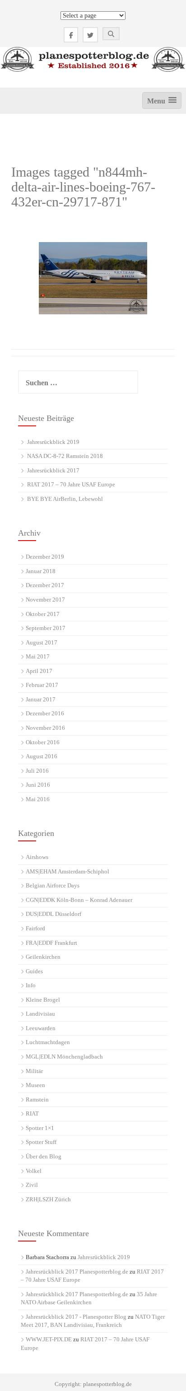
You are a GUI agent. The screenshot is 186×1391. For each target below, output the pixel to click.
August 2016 (41, 756)
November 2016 (45, 727)
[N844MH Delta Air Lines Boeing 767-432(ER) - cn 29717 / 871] (93, 278)
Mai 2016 (38, 799)
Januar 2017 (41, 699)
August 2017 (41, 642)
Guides (34, 971)
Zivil (32, 1184)
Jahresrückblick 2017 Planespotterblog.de (77, 1271)
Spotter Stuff (41, 1142)
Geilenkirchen (43, 956)
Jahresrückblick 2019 (53, 442)
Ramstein (37, 1099)
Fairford (35, 928)
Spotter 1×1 (40, 1128)
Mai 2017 (38, 656)
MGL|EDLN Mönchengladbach (64, 1056)
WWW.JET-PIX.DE (49, 1339)
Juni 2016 (38, 784)
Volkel (34, 1170)
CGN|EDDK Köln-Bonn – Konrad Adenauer (79, 899)
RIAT (32, 1113)
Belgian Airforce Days (52, 885)
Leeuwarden (41, 1028)
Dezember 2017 (45, 585)
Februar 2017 (42, 684)
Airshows (37, 857)
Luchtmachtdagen (48, 1042)
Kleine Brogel (43, 999)
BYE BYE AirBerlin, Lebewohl (65, 498)
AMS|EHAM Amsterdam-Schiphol (67, 871)
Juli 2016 (37, 770)
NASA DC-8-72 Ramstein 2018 (65, 456)
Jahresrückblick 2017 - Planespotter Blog (76, 1316)
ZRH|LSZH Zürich (48, 1199)
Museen (35, 1085)
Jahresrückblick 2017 (53, 470)
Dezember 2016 (45, 713)
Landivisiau (40, 1013)
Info (31, 985)
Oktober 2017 (43, 614)
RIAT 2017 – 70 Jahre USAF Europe (71, 484)
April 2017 (39, 670)
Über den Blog (43, 1156)
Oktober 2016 (43, 742)
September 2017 (45, 628)
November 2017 (45, 599)
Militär (34, 1071)
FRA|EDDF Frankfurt (51, 942)
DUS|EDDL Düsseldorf (53, 913)
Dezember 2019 (45, 556)
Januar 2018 (41, 571)
